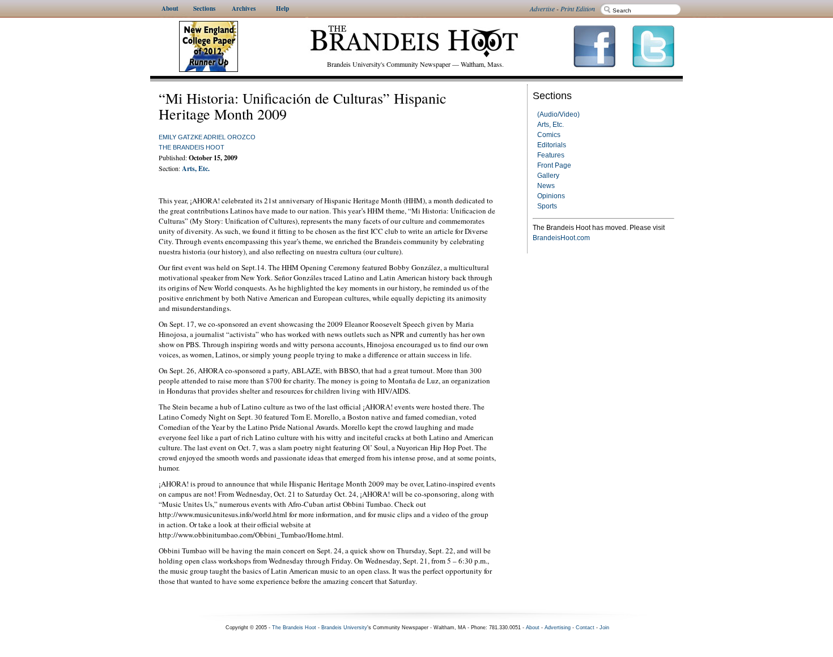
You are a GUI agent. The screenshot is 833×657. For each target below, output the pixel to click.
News (546, 186)
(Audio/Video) (558, 114)
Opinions (551, 196)
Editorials (551, 145)
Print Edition (577, 8)
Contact (585, 627)
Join (604, 627)
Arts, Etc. (550, 125)
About (532, 627)
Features (550, 155)
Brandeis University (344, 627)
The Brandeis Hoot (191, 147)
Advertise (542, 8)
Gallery (548, 176)
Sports (547, 206)
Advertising (558, 627)
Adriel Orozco (229, 137)
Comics (548, 135)
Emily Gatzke (180, 137)
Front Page (554, 165)
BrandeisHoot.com (561, 238)
